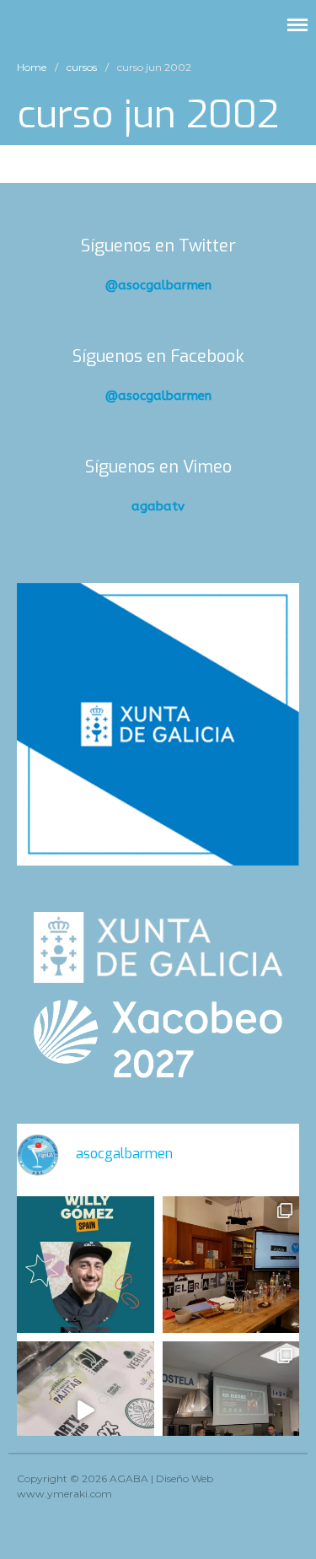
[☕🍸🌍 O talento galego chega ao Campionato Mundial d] (85, 1265)
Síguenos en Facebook (158, 356)
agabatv (158, 506)
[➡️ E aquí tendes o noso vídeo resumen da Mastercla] (85, 1410)
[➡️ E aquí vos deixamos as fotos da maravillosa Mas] (231, 1410)
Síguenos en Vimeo (158, 467)
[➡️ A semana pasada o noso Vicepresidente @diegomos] (231, 1265)
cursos (82, 67)
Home (31, 67)
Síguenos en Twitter (158, 246)
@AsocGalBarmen (158, 285)
